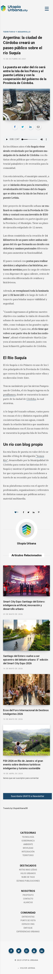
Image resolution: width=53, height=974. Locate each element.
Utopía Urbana (26, 543)
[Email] (38, 127)
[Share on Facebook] (15, 127)
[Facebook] (11, 950)
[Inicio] (14, 11)
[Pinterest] (38, 512)
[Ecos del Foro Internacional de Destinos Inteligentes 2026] (26, 689)
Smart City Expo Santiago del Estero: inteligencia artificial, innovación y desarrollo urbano (24, 605)
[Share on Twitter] (23, 127)
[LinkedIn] (30, 127)
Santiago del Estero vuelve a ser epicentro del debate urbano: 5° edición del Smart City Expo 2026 (25, 660)
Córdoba (31, 399)
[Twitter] (18, 950)
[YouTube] (34, 950)
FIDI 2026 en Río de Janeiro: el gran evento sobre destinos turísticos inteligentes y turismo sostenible (23, 764)
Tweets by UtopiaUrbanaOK (15, 808)
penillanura (9, 394)
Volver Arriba (27, 968)
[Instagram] (26, 950)
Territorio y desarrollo (17, 32)
